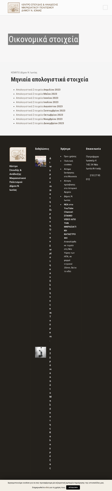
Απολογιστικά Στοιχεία (38, 89)
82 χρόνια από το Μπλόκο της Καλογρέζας (50, 408)
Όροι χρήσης (70, 156)
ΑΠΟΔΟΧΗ (73, 487)
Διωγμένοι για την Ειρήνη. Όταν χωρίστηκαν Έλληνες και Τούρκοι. (50, 249)
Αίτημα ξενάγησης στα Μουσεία (70, 173)
